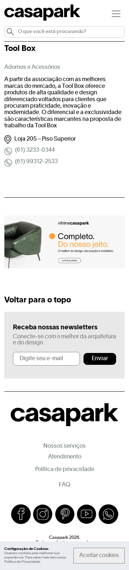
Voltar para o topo (37, 300)
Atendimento (64, 457)
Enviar (100, 358)
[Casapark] (42, 19)
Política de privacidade (64, 469)
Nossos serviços (64, 446)
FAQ (64, 484)
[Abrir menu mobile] (116, 13)
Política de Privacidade (22, 562)
